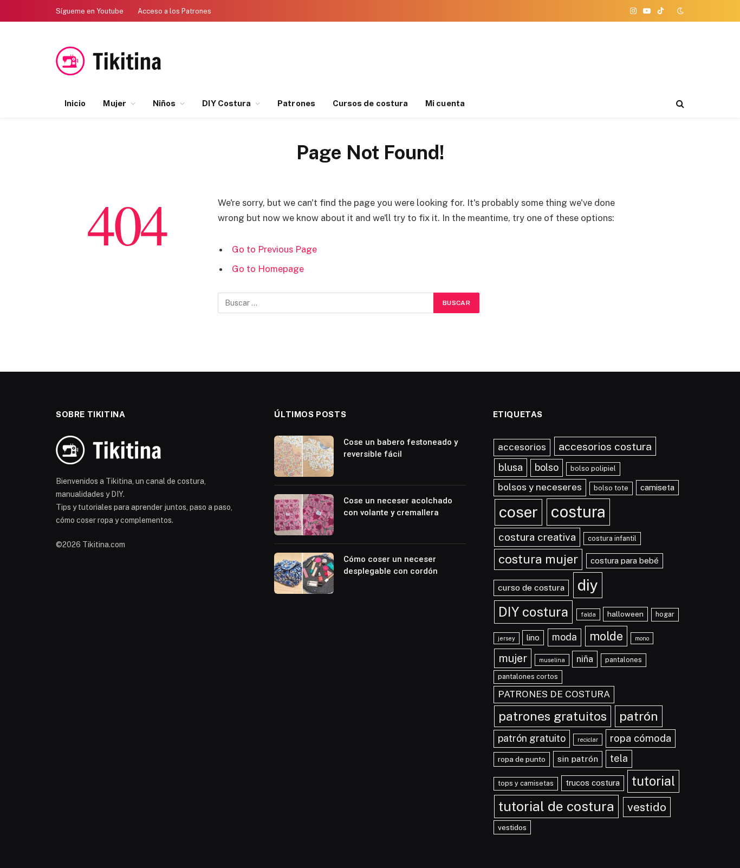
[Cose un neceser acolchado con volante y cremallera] (304, 514)
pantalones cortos (528, 676)
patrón (638, 716)
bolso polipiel (593, 468)
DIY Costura (226, 103)
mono (642, 638)
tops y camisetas (526, 783)
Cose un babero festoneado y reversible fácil (400, 447)
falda (588, 614)
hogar (664, 614)
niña (584, 658)
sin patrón (577, 759)
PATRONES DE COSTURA (554, 694)
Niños (164, 103)
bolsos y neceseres (540, 487)
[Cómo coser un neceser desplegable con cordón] (304, 573)
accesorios (522, 447)
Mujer (114, 103)
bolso (547, 467)
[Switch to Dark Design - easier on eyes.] (679, 11)
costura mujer (538, 559)
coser (518, 512)
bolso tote (611, 488)
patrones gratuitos (552, 716)
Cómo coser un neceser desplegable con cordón (390, 564)
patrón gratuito (532, 738)
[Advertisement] (576, 61)
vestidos (512, 827)
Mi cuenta (445, 103)
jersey (506, 638)
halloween (625, 614)
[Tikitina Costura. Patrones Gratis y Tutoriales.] (125, 61)
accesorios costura (605, 446)
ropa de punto (522, 759)
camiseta (657, 487)
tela (619, 758)
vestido (646, 807)
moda (564, 637)
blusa (510, 467)
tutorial (653, 781)
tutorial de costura (556, 806)
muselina (552, 660)
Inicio (75, 103)
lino (533, 637)
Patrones (296, 103)
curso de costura (531, 587)
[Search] (679, 104)
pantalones (623, 660)
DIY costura (533, 611)
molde (606, 636)
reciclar (587, 739)
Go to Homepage (268, 268)
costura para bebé (624, 560)
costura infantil (612, 538)
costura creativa (537, 537)
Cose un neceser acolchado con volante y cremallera (397, 506)
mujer (512, 658)
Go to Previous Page (274, 249)
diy (587, 585)
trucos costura (593, 782)
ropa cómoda (640, 738)
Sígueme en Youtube (90, 11)
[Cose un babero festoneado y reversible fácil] (304, 456)
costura (578, 511)
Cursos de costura (370, 103)
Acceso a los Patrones (174, 11)
